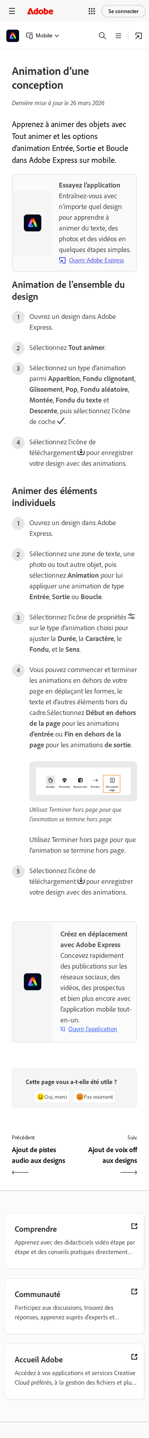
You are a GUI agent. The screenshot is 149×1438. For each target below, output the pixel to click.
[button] (91, 11)
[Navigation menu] (12, 11)
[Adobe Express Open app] (139, 36)
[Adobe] (40, 11)
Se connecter (123, 11)
